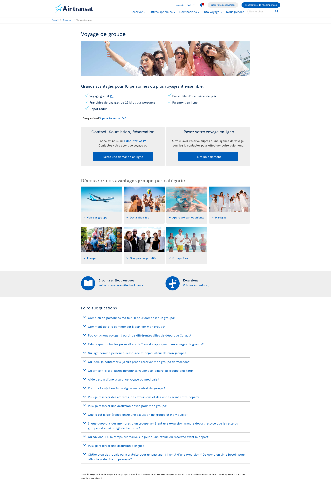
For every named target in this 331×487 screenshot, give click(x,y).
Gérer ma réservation (223, 4)
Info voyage (211, 12)
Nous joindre (235, 11)
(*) (111, 96)
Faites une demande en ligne (123, 156)
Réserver (136, 12)
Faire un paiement (208, 156)
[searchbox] (263, 11)
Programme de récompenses (261, 4)
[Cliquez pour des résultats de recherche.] (277, 11)
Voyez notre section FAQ (112, 118)
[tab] (101, 205)
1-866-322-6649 (135, 141)
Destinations (188, 12)
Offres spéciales (160, 12)
